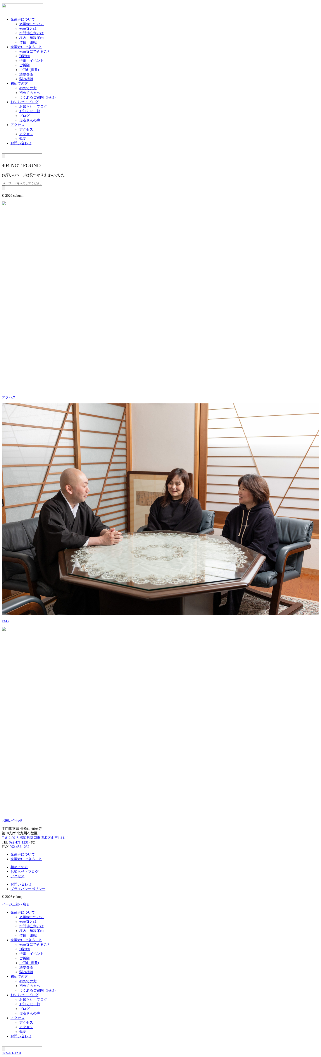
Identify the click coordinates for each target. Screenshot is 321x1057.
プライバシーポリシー (27, 889)
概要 (22, 138)
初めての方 (19, 83)
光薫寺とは (28, 28)
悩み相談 (26, 79)
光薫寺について (22, 19)
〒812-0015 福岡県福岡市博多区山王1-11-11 (35, 838)
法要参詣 (26, 74)
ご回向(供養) (29, 70)
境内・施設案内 (31, 38)
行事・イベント (31, 60)
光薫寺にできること (26, 47)
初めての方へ (29, 93)
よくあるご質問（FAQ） (38, 97)
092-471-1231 (19, 842)
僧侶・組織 (28, 42)
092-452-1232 (19, 847)
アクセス (17, 125)
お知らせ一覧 (29, 111)
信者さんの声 (29, 120)
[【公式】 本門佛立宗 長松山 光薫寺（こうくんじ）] (22, 12)
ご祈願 (24, 65)
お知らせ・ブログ (24, 102)
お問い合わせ (20, 143)
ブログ (24, 115)
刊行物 (24, 56)
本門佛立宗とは (31, 33)
